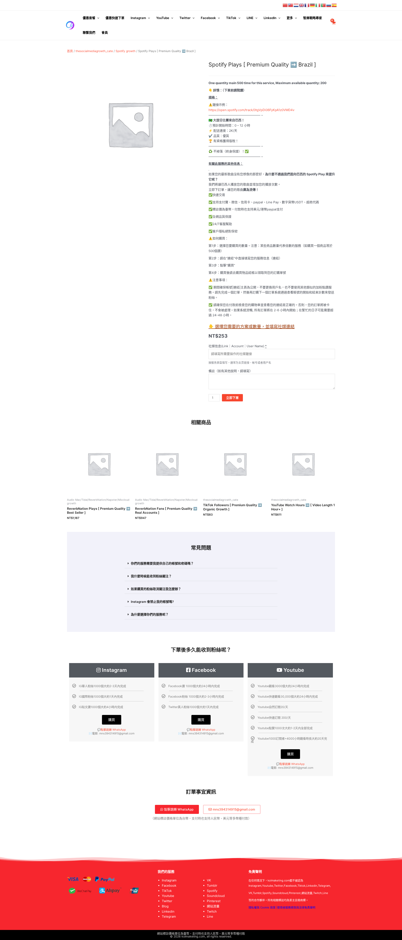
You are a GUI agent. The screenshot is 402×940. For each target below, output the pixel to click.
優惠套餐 (89, 18)
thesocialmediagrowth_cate (94, 51)
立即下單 (232, 398)
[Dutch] (296, 5)
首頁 (70, 51)
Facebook (208, 18)
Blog (165, 906)
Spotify (212, 891)
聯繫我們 (89, 33)
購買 (111, 720)
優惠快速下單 (115, 18)
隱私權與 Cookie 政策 (262, 907)
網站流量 (213, 906)
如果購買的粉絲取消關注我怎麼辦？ (156, 589)
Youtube (168, 896)
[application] (97, 18)
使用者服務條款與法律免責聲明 (296, 907)
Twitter (185, 18)
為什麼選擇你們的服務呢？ (150, 614)
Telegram (169, 916)
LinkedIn (270, 18)
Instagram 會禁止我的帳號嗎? (152, 602)
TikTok (231, 18)
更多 (290, 18)
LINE (250, 18)
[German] (312, 5)
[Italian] (318, 5)
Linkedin (168, 911)
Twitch (212, 911)
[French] (307, 5)
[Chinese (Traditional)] (291, 5)
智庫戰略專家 (312, 18)
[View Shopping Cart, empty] (333, 25)
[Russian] (329, 5)
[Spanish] (334, 5)
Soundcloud (216, 896)
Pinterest (213, 901)
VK (209, 880)
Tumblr (212, 885)
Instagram (138, 18)
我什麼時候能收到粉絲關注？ (151, 576)
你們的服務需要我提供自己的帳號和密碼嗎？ (162, 563)
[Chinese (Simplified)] (285, 5)
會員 (105, 33)
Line (210, 916)
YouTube (162, 18)
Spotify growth (125, 51)
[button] (201, 563)
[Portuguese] (323, 5)
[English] (301, 5)
